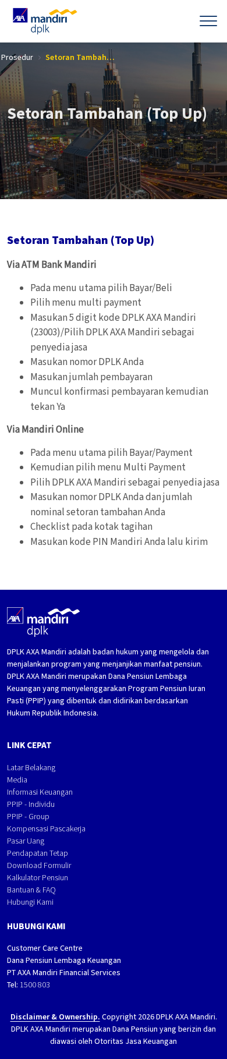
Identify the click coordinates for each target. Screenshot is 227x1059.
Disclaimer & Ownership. (55, 1016)
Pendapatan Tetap (37, 853)
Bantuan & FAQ (31, 889)
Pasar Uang (25, 841)
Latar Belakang (31, 767)
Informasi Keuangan (40, 792)
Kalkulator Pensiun (37, 877)
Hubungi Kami (30, 902)
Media (17, 779)
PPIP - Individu (31, 804)
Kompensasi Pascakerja (46, 828)
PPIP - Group (28, 816)
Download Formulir (39, 865)
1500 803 (35, 984)
